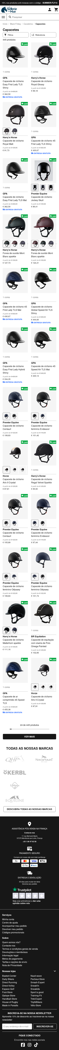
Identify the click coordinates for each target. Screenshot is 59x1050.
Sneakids (35, 988)
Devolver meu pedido (12, 929)
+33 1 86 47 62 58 (29, 841)
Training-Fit (36, 995)
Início (5, 23)
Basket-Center (9, 975)
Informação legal (10, 955)
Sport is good (37, 992)
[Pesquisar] (10, 17)
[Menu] (3, 17)
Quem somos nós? (11, 942)
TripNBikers (36, 1002)
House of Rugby (10, 1002)
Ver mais (29, 736)
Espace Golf (8, 988)
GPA (5, 77)
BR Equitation (38, 636)
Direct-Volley (8, 985)
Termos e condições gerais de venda (20, 948)
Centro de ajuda (10, 922)
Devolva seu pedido (29, 884)
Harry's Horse (38, 77)
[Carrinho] (56, 9)
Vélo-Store (36, 1005)
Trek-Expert (36, 998)
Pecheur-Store (38, 979)
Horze (6, 475)
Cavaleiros (28, 23)
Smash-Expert (37, 982)
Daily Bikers (8, 979)
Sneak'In (35, 985)
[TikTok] (36, 1045)
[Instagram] (29, 1045)
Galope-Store (8, 995)
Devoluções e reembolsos (15, 952)
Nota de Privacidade (12, 965)
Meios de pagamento (12, 958)
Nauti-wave (36, 975)
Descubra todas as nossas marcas (29, 809)
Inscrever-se (44, 1026)
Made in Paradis (10, 1005)
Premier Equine (39, 193)
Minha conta (8, 919)
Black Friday (15, 23)
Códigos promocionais (13, 932)
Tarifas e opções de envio (14, 962)
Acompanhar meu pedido (14, 925)
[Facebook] (23, 1045)
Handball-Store (9, 998)
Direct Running (9, 982)
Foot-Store (7, 992)
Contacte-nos (29, 833)
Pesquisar (17, 17)
